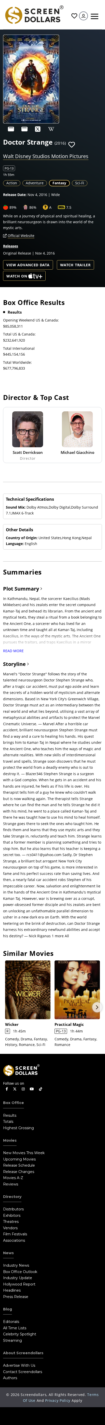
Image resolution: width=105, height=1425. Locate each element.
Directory (12, 1196)
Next (97, 1007)
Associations (14, 1240)
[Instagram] (23, 1089)
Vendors (10, 1228)
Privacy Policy (57, 1400)
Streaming (12, 1340)
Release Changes (18, 1171)
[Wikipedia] (51, 129)
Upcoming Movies (19, 1159)
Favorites (73, 16)
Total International (19, 348)
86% (32, 207)
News (8, 1253)
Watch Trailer (75, 264)
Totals (8, 1121)
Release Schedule (19, 1165)
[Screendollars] (34, 14)
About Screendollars (23, 1353)
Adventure (35, 182)
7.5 (68, 207)
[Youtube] (32, 1089)
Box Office (13, 1102)
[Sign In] (83, 15)
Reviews (10, 1184)
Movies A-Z (13, 1178)
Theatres (11, 1221)
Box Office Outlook (20, 1271)
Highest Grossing (18, 1128)
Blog (7, 1309)
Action (11, 182)
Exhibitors (11, 1215)
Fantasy (59, 182)
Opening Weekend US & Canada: (31, 320)
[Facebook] (7, 1089)
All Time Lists (14, 1328)
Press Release (15, 1296)
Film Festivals (15, 1234)
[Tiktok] (40, 1089)
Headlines (12, 1290)
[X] (38, 129)
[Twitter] (15, 1088)
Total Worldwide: (17, 362)
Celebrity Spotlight (19, 1334)
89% (13, 207)
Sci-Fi (79, 182)
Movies (10, 1140)
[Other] (11, 129)
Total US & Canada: (19, 334)
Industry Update (17, 1278)
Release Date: (15, 194)
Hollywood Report (19, 1284)
